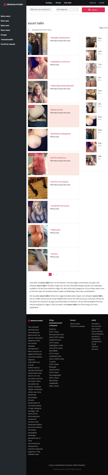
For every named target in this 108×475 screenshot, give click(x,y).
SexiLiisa (54, 253)
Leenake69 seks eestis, (60, 205)
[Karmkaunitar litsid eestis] (91, 81)
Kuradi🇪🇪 (49, 3)
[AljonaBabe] (91, 42)
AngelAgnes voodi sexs (60, 61)
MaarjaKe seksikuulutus (60, 37)
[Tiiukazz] (91, 68)
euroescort (96, 336)
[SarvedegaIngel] (91, 94)
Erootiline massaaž (57, 40)
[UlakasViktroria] (91, 107)
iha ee (94, 344)
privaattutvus (97, 341)
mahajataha (96, 339)
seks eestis (96, 329)
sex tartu (95, 349)
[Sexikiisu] (91, 55)
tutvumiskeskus (98, 334)
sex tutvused (96, 326)
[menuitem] (92, 3)
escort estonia (97, 331)
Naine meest (66, 40)
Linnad (101, 3)
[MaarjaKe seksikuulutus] (91, 134)
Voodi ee (95, 346)
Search (94, 10)
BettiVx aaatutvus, (58, 157)
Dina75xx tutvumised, (60, 181)
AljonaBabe (53, 351)
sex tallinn (95, 324)
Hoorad (58, 3)
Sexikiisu (101, 51)
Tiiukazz (101, 64)
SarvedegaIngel (55, 375)
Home (51, 465)
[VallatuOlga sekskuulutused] (91, 160)
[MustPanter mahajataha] (91, 121)
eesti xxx (93, 3)
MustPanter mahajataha (61, 133)
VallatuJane (55, 229)
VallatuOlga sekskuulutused (62, 85)
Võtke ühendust (79, 465)
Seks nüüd (67, 3)
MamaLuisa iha (57, 109)
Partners (69, 465)
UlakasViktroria (55, 340)
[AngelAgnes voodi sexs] (91, 147)
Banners (63, 465)
